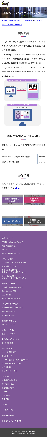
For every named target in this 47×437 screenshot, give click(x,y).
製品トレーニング (8, 333)
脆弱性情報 (6, 367)
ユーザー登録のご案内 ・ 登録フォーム (16, 359)
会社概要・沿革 (8, 384)
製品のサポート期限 (9, 371)
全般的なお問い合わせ (11, 339)
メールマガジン (8, 410)
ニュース (5, 391)
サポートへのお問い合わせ (12, 363)
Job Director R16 (9, 291)
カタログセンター (8, 283)
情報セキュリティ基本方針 (12, 420)
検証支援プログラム (9, 266)
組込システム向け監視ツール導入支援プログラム (14, 276)
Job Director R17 (9, 245)
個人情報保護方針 (9, 415)
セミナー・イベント (9, 330)
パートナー (6, 395)
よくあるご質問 (7, 342)
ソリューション (7, 258)
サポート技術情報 (9, 352)
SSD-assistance (8, 249)
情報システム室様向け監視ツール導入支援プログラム (14, 271)
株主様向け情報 (8, 387)
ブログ (4, 404)
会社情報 (5, 376)
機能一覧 (28, 20)
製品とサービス (8, 238)
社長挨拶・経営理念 (9, 380)
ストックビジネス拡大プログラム (14, 262)
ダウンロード (7, 356)
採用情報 (5, 399)
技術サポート (7, 348)
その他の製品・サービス (11, 253)
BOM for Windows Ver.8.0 (12, 20)
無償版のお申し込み (10, 320)
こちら (16, 187)
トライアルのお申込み (10, 304)
